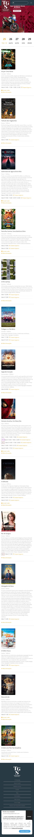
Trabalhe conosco (17, 786)
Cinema (17, 789)
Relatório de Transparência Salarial (17, 805)
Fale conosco (17, 799)
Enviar (29, 816)
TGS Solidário (17, 796)
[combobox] (21, 3)
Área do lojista (17, 783)
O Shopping (17, 780)
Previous (4, 20)
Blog (17, 793)
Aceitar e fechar (25, 831)
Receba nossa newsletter (9, 811)
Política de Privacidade (17, 828)
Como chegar (17, 802)
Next (30, 20)
